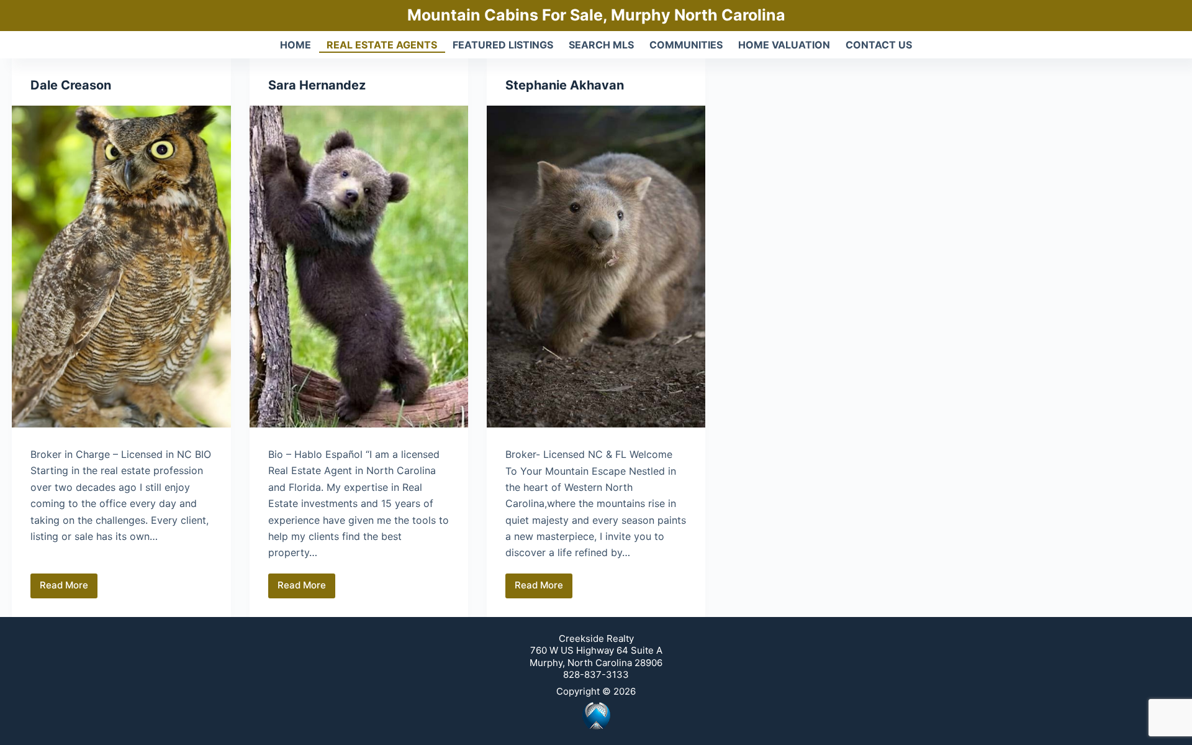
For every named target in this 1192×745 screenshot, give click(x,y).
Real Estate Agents (382, 45)
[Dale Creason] (121, 266)
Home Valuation (784, 45)
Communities (686, 45)
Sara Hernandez (317, 85)
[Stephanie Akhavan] (596, 266)
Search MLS (601, 45)
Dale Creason (70, 85)
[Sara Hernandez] (359, 266)
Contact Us (879, 45)
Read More (68, 588)
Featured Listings (503, 45)
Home (295, 45)
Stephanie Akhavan (564, 85)
